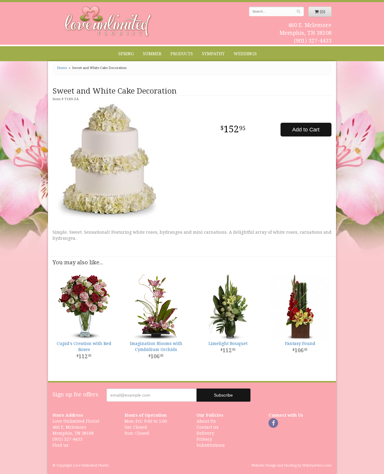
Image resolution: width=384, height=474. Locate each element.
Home (62, 68)
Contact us (207, 427)
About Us (206, 421)
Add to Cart (306, 130)
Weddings (245, 53)
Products (181, 53)
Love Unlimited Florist (108, 21)
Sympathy (213, 53)
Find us (60, 445)
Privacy (204, 439)
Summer (152, 53)
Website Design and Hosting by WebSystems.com (291, 465)
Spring (126, 53)
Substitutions (210, 445)
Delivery (205, 433)
